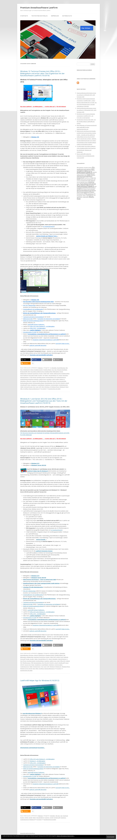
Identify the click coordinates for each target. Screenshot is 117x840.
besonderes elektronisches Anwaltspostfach (42, 371)
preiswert (92, 189)
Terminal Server (37, 666)
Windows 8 (52, 666)
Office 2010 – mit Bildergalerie (38, 614)
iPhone (34, 377)
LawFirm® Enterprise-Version (44, 551)
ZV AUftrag (25, 389)
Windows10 (62, 387)
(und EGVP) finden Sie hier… (63, 629)
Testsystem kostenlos (39, 16)
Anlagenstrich (26, 369)
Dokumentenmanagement (86, 175)
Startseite (24, 16)
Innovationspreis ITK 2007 (30, 617)
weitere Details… (41, 539)
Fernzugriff (31, 375)
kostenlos (36, 379)
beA (78, 173)
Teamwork (89, 195)
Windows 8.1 (58, 666)
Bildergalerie (56, 371)
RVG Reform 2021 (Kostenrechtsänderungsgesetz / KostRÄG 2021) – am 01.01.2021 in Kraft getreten (86, 115)
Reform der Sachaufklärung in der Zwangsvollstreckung (39, 598)
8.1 (59, 653)
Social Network (41, 385)
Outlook (34, 381)
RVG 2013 (58, 383)
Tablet (21, 387)
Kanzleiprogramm (41, 377)
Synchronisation (54, 385)
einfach (51, 373)
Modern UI (62, 379)
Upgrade (86, 197)
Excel (21, 375)
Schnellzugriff (23, 385)
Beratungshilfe (23, 371)
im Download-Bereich (56, 530)
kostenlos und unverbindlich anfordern (41, 640)
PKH (51, 381)
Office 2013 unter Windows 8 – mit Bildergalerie (42, 612)
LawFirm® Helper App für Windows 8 (37, 471)
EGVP (48, 373)
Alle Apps (31, 655)
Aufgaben (94, 172)
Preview (54, 381)
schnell (67, 383)
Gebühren (92, 180)
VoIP (40, 387)
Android (36, 655)
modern (57, 379)
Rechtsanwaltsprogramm (26, 383)
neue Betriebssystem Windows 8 (32, 713)
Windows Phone (55, 387)
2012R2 (56, 653)
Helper (46, 375)
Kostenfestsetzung (61, 377)
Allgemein (40, 368)
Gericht (78, 182)
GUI (43, 375)
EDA (95, 178)
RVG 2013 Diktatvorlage (29, 591)
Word (67, 387)
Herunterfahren (52, 375)
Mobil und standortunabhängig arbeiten (33, 606)
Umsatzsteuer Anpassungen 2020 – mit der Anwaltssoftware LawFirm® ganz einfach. (86, 121)
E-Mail (44, 373)
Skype (28, 385)
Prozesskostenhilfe (61, 381)
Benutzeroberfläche (62, 369)
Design (61, 371)
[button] (26, 359)
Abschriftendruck (61, 368)
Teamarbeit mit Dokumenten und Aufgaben (48, 604)
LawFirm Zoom (42, 379)
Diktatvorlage (23, 373)
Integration (65, 375)
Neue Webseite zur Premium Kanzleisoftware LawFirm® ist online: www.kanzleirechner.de (87, 127)
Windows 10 (48, 387)
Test (34, 387)
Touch (36, 387)
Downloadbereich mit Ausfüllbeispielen (33, 595)
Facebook (25, 375)
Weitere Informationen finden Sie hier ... (66, 836)
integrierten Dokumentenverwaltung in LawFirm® (45, 625)
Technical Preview (28, 387)
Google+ (40, 375)
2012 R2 (52, 653)
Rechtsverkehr (80, 193)
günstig (82, 182)
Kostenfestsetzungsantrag (26, 379)
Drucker (41, 373)
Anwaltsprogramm (38, 369)
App (53, 369)
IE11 (58, 375)
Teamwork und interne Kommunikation (33, 602)
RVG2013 (63, 383)
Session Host (27, 665)
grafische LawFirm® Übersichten (38, 631)
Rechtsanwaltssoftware (38, 383)
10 (50, 368)
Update (79, 197)
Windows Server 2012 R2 (26, 668)
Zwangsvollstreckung (34, 389)
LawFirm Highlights (35, 615)
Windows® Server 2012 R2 (38, 465)
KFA (55, 377)
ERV (89, 180)
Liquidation (49, 379)
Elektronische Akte (28, 604)
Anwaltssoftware (47, 369)
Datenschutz (67, 16)
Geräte (36, 375)
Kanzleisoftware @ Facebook (84, 70)
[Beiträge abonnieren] (78, 83)
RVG (54, 383)
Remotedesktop (49, 383)
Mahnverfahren (92, 187)
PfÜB (48, 381)
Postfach (85, 189)
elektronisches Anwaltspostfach (61, 373)
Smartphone (34, 385)
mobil (53, 379)
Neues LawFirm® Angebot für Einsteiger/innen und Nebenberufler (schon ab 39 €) (85, 155)
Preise (88, 189)
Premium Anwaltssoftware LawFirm (39, 7)
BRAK (85, 175)
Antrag (32, 369)
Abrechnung (80, 167)
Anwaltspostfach (88, 167)
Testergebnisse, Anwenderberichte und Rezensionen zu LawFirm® (46, 619)
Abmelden (54, 368)
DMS (89, 175)
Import (60, 375)
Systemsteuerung (63, 385)
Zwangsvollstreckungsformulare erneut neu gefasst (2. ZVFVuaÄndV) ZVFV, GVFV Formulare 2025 (86, 110)
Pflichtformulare (42, 381)
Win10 (43, 387)
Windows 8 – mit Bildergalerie (37, 761)
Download (29, 373)
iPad (31, 377)
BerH (29, 371)
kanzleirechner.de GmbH (54, 389)
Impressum (55, 16)
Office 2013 (29, 381)
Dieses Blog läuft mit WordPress (27, 833)
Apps (55, 369)
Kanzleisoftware (50, 377)
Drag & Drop (36, 373)
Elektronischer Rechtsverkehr (87, 179)
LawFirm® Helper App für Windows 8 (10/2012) (39, 680)
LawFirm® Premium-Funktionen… (36, 610)
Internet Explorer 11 (25, 377)
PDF (37, 381)
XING (21, 389)
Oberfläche (23, 381)
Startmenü (47, 385)
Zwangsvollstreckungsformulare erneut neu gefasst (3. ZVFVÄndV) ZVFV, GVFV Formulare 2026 (86, 95)
